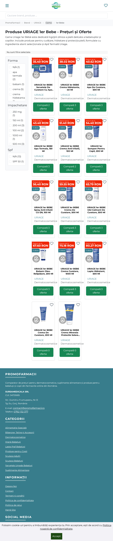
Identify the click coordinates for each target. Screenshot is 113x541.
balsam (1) (18, 84)
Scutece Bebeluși (14, 460)
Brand (27, 23)
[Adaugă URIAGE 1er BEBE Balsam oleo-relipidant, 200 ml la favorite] (51, 244)
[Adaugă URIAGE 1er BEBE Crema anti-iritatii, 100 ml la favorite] (78, 121)
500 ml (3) (18, 144)
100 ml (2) (18, 130)
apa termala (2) (17, 76)
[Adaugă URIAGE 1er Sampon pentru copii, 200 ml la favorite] (104, 121)
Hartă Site (10, 510)
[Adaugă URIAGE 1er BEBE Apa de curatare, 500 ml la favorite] (104, 60)
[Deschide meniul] (8, 6)
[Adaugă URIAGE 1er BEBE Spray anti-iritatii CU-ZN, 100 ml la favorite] (51, 182)
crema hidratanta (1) (19, 98)
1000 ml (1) (17, 137)
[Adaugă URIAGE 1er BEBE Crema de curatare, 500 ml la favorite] (78, 182)
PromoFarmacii (12, 23)
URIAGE (37, 23)
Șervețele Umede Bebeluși (18, 465)
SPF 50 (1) (18, 161)
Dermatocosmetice (45, 98)
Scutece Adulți (12, 456)
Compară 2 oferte (43, 107)
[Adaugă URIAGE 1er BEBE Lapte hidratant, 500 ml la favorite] (104, 244)
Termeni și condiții (14, 495)
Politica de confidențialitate (19, 500)
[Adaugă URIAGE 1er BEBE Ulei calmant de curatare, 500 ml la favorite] (104, 182)
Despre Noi (11, 486)
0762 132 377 (21, 411)
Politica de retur (13, 505)
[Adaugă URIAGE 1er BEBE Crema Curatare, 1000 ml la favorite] (78, 244)
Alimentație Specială (15, 427)
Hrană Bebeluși (13, 442)
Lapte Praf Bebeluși (15, 446)
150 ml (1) (18, 120)
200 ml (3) (18, 125)
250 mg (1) (17, 113)
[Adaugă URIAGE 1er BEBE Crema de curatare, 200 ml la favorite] (51, 305)
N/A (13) (17, 156)
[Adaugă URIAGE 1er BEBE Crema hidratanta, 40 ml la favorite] (78, 60)
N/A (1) (16, 67)
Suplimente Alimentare (17, 470)
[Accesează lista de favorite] (106, 6)
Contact (9, 491)
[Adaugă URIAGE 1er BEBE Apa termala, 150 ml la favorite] (51, 121)
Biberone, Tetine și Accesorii (19, 432)
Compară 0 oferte (43, 352)
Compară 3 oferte (70, 107)
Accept (56, 536)
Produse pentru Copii (16, 451)
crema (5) (18, 89)
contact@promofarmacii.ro (29, 408)
